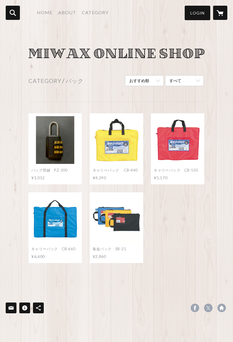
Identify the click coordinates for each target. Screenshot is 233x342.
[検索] (13, 13)
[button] (197, 13)
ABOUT (67, 12)
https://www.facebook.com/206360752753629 (195, 308)
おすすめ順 (139, 80)
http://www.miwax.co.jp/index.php (221, 308)
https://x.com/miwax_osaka (208, 308)
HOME (45, 12)
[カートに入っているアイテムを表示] (220, 13)
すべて (175, 80)
